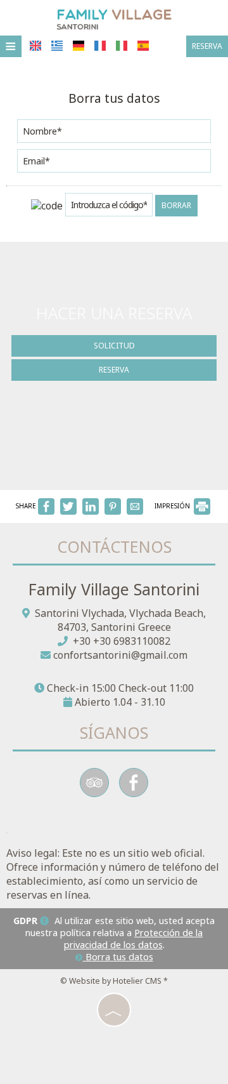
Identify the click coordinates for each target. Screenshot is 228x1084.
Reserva (207, 46)
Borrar (176, 205)
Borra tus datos (118, 957)
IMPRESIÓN (173, 505)
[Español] (143, 45)
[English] (35, 45)
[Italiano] (121, 45)
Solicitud (114, 345)
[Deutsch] (78, 45)
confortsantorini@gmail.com (120, 655)
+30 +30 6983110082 (121, 641)
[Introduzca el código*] (109, 208)
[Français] (100, 45)
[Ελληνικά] (57, 45)
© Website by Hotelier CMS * (114, 980)
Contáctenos (114, 546)
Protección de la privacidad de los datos (133, 939)
